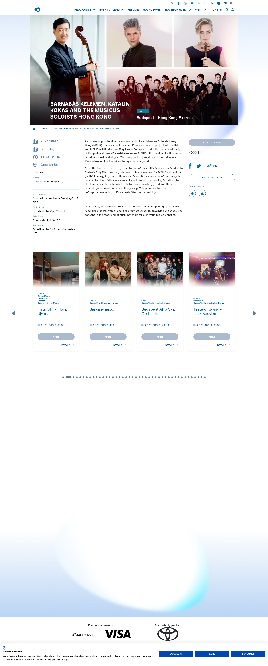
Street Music (44, 296)
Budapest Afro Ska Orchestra (158, 311)
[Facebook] (179, 3)
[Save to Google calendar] (192, 193)
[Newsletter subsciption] (218, 3)
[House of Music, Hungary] (37, 9)
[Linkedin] (205, 3)
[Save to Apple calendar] (202, 193)
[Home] (34, 128)
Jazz (168, 303)
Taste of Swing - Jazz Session (207, 311)
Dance (221, 303)
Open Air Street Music (48, 303)
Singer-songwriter (109, 303)
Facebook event (212, 177)
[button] (172, 3)
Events (44, 128)
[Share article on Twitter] (199, 166)
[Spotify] (199, 3)
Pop (46, 298)
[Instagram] (185, 3)
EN (225, 3)
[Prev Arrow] (13, 313)
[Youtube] (192, 3)
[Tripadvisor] (212, 3)
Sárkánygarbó (102, 309)
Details (66, 345)
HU (231, 3)
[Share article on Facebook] (190, 166)
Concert (143, 111)
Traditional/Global (156, 303)
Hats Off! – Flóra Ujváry (52, 311)
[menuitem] (84, 9)
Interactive (198, 300)
